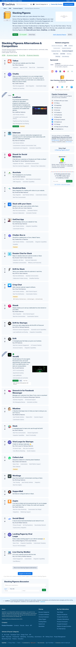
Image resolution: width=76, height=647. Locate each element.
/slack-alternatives (8, 424)
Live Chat (62, 53)
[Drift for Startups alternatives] (9, 323)
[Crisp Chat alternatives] (9, 285)
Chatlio (30, 28)
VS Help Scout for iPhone (61, 126)
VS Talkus (57, 103)
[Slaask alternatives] (9, 306)
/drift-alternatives (8, 337)
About (27, 625)
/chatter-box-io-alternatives (10, 233)
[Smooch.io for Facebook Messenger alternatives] (9, 391)
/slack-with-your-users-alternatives (12, 202)
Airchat (53, 30)
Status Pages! (42, 619)
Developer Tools (15, 634)
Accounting (30, 636)
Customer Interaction (66, 48)
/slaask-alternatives (8, 303)
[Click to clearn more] (38, 601)
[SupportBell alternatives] (9, 492)
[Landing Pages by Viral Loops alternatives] (9, 534)
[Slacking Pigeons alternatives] (7, 15)
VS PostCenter (58, 115)
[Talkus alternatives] (9, 61)
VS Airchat (57, 110)
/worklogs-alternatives (9, 474)
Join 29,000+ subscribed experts (62, 184)
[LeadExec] (9, 95)
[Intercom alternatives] (9, 133)
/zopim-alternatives (8, 499)
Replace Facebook (62, 614)
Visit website (15, 126)
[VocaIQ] (9, 355)
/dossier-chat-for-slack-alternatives (13, 251)
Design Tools (24, 634)
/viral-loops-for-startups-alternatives (13, 440)
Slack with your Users (33, 30)
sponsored (42, 601)
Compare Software (44, 614)
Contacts (16, 625)
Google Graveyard (62, 624)
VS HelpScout (58, 122)
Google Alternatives (62, 617)
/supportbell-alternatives (10, 489)
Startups (20, 0)
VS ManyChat (58, 117)
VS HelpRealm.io (58, 129)
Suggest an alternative (25, 573)
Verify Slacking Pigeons (59, 34)
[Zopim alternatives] (9, 501)
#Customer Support (12, 55)
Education (20, 638)
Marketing (69, 53)
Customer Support (67, 51)
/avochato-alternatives (9, 170)
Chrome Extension (44, 617)
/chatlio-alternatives (8, 72)
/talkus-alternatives (8, 59)
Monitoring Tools (6, 638)
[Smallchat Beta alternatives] (9, 188)
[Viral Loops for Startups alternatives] (9, 442)
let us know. (69, 141)
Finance (14, 638)
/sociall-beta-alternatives (10, 516)
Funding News (42, 621)
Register (68, 0)
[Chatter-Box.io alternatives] (9, 235)
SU (9, 204)
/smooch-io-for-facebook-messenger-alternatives (17, 389)
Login (73, 0)
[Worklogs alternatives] (9, 476)
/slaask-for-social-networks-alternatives (14, 152)
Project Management (59, 636)
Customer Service (56, 51)
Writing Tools (49, 636)
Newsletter (42, 626)
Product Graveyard (62, 621)
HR (43, 636)
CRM (65, 45)
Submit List (42, 624)
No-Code (6, 634)
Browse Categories (44, 612)
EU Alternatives (55, 140)
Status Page (32, 34)
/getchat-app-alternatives (10, 217)
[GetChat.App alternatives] (9, 220)
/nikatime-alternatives (9, 407)
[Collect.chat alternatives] (9, 458)
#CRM (3, 55)
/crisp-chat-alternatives (9, 283)
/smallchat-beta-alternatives (11, 186)
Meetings (58, 56)
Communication (57, 48)
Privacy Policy (11, 642)
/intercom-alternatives (9, 131)
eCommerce (38, 636)
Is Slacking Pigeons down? (62, 150)
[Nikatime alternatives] (9, 409)
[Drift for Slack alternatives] (9, 269)
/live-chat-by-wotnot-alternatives (12, 550)
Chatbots (71, 45)
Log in (5, 588)
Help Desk (55, 53)
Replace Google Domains (64, 626)
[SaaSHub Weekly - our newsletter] (31, 4)
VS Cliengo (57, 124)
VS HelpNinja (57, 105)
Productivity (16, 636)
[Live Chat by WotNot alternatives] (9, 552)
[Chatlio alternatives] (9, 74)
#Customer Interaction (33, 55)
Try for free (15, 380)
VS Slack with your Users (61, 100)
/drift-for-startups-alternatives (11, 321)
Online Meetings (65, 56)
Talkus (25, 28)
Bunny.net (33, 642)
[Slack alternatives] (9, 426)
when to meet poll (65, 642)
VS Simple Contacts (59, 119)
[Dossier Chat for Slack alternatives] (9, 254)
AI (2, 634)
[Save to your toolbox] (7, 20)
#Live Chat (22, 55)
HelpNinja (44, 30)
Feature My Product (56, 4)
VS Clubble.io (58, 112)
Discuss (22, 625)
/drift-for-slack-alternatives (10, 267)
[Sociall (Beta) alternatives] (9, 519)
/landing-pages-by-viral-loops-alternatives (15, 532)
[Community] (33, 4)
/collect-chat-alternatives (10, 455)
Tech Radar (60, 612)
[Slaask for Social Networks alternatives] (9, 155)
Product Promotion (7, 625)
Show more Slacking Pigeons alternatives (25, 567)
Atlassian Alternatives (63, 619)
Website (15, 34)
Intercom (39, 28)
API (31, 625)
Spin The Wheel (49, 642)
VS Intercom (57, 107)
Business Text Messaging (57, 45)
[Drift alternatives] (9, 339)
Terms (18, 642)
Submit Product (68, 4)
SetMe (61, 163)
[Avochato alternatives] (9, 173)
